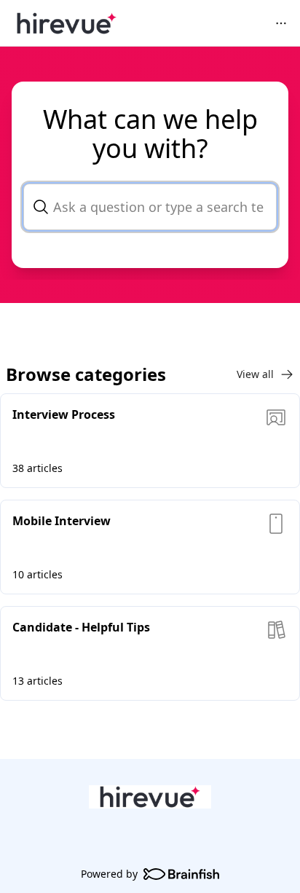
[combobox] (150, 207)
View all (255, 374)
